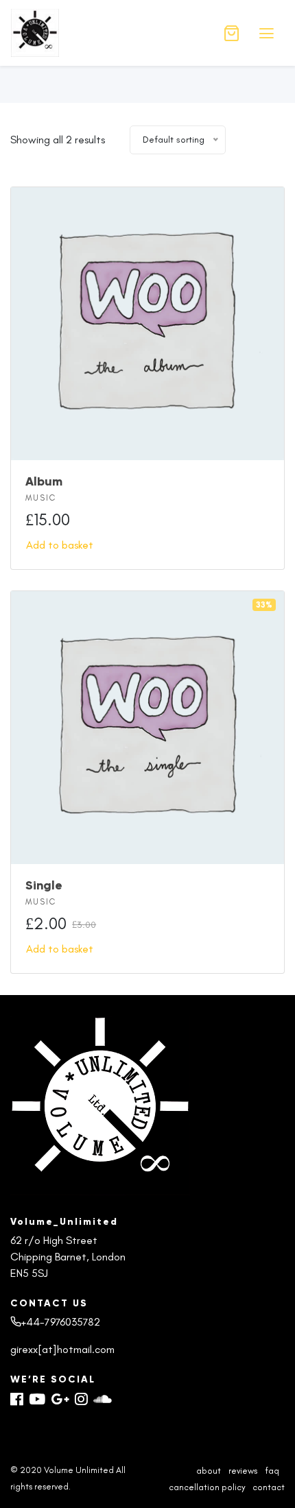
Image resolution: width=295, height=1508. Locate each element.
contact (268, 1487)
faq (272, 1470)
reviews (242, 1470)
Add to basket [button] (59, 544)
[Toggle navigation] (266, 33)
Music (40, 498)
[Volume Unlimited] (107, 32)
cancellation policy (207, 1487)
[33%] (147, 725)
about (208, 1470)
